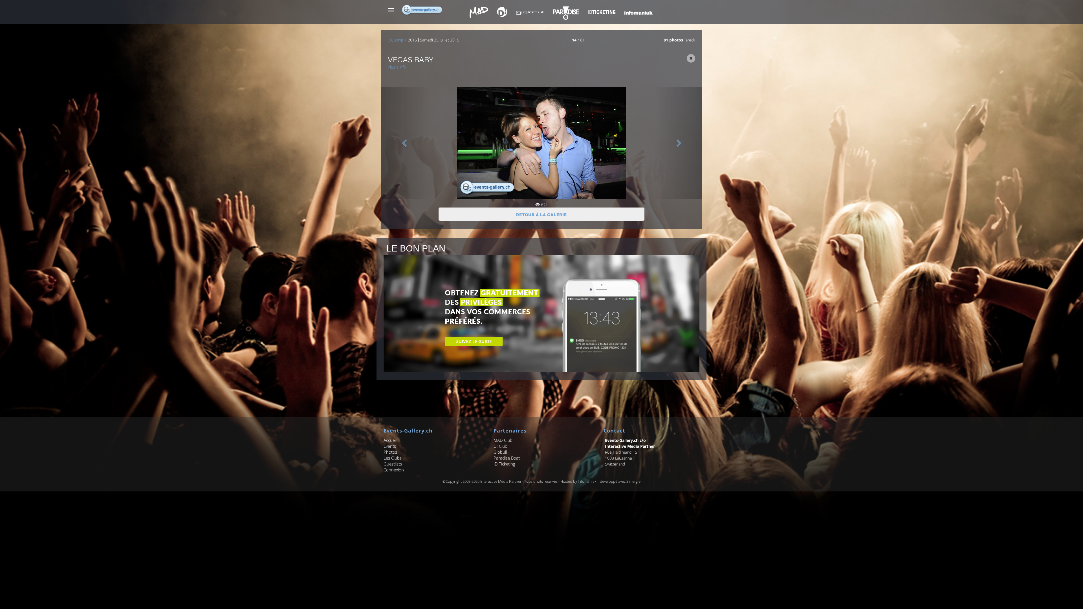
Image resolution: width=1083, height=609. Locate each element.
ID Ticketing (504, 464)
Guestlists (393, 464)
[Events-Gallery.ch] (422, 10)
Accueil (390, 440)
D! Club (500, 446)
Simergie (633, 481)
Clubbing (395, 40)
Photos (390, 452)
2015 (412, 40)
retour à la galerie (541, 214)
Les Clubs (393, 458)
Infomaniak (587, 481)
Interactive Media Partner (500, 481)
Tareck (689, 40)
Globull (500, 452)
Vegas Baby (410, 60)
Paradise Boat (507, 458)
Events (390, 446)
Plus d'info (397, 67)
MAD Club (503, 440)
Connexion (394, 470)
